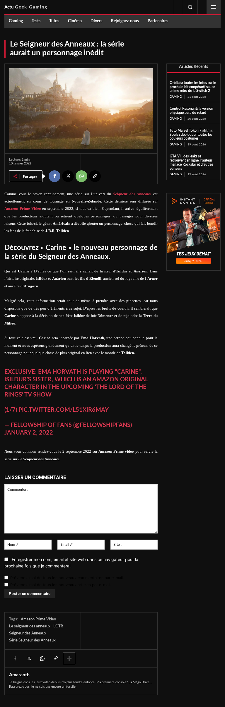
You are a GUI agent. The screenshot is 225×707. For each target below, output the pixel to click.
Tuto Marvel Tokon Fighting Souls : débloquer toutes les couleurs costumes (191, 134)
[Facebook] (54, 176)
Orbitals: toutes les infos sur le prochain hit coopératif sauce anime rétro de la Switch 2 (193, 87)
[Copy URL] (95, 176)
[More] (69, 658)
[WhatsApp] (81, 176)
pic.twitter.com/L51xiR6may (63, 410)
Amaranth (19, 674)
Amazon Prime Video (38, 619)
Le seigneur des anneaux (29, 626)
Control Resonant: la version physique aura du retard (191, 110)
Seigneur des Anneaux (27, 633)
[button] (190, 7)
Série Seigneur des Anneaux (32, 640)
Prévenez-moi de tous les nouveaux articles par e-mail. (60, 584)
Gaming (176, 96)
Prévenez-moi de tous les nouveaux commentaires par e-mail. (67, 577)
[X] (68, 176)
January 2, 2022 (28, 433)
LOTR (58, 626)
